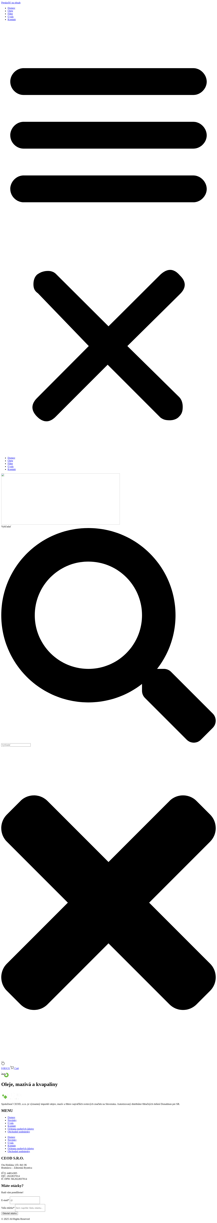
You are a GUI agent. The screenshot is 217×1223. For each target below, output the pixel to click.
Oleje (10, 11)
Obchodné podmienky (19, 1131)
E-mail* (5, 1200)
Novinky (12, 1120)
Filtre (10, 13)
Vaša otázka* (7, 1207)
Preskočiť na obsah (10, 2)
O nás (11, 16)
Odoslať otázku (10, 1213)
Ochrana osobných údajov (21, 1128)
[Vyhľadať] (2, 1061)
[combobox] (16, 745)
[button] (108, 239)
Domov (11, 8)
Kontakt (12, 19)
